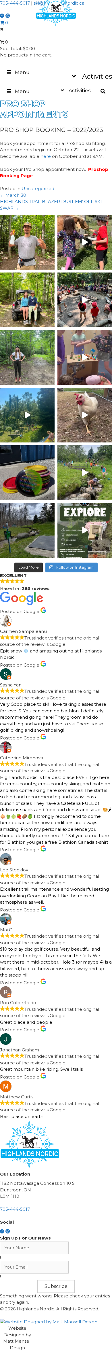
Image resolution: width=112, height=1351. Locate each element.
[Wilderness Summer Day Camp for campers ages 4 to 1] (84, 472)
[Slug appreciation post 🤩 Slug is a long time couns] (27, 357)
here (45, 156)
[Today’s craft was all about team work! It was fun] (84, 357)
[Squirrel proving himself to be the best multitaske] (84, 300)
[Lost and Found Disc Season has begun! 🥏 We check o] (27, 472)
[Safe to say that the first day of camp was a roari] (27, 415)
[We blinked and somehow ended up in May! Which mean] (27, 530)
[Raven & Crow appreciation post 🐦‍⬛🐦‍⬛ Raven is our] (27, 300)
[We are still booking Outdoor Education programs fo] (84, 530)
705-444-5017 (15, 3)
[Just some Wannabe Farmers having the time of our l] (84, 415)
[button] (56, 1286)
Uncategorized (38, 188)
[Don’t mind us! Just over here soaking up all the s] (84, 242)
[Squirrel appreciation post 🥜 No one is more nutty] (27, 242)
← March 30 (13, 195)
